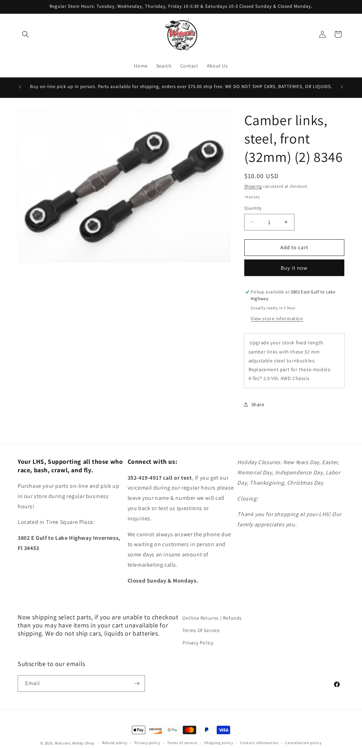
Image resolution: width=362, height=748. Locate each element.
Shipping (253, 186)
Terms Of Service (201, 630)
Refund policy (114, 742)
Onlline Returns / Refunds (212, 618)
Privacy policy (147, 742)
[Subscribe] (137, 683)
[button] (25, 34)
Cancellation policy (303, 742)
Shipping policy (218, 742)
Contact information (259, 742)
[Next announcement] (342, 87)
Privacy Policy (197, 642)
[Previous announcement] (20, 87)
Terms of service (182, 742)
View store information (277, 318)
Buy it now (294, 267)
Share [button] (257, 404)
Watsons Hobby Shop (74, 743)
